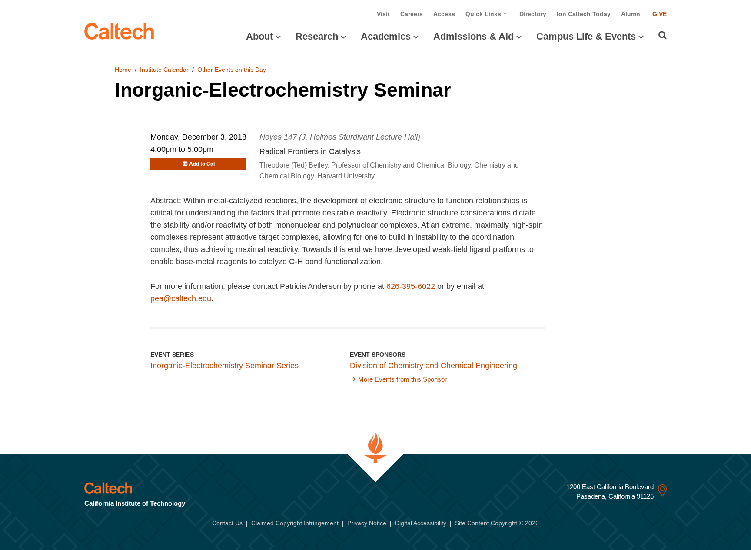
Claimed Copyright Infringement (295, 523)
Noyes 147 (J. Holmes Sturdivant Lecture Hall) (339, 137)
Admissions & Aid (473, 36)
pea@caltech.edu (180, 298)
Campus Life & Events (586, 36)
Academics (386, 36)
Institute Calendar (164, 69)
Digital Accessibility (420, 523)
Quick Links (484, 13)
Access (444, 13)
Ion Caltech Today (584, 13)
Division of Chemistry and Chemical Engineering (433, 365)
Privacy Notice (366, 523)
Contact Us (227, 523)
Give (659, 13)
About (259, 36)
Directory (532, 13)
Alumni (631, 13)
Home (123, 69)
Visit (383, 13)
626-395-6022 (410, 286)
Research (317, 36)
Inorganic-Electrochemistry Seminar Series (224, 365)
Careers (411, 13)
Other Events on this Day (231, 69)
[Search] (662, 35)
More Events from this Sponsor (402, 379)
